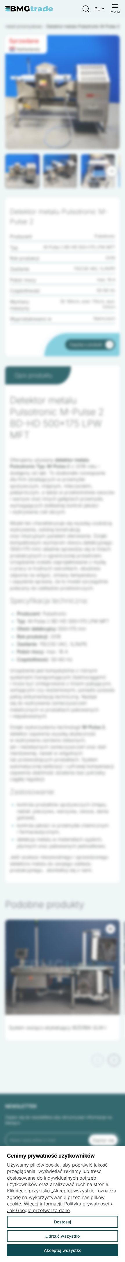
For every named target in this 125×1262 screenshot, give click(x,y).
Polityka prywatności (86, 1204)
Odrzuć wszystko (62, 1236)
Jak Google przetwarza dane (38, 1210)
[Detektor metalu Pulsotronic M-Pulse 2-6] (62, 92)
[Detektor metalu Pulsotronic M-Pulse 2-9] (62, 92)
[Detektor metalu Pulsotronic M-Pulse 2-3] (62, 92)
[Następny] (111, 171)
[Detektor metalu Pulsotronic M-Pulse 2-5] (62, 92)
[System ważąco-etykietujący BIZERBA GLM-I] (62, 967)
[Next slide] (114, 1060)
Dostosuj (62, 1221)
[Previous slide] (97, 1060)
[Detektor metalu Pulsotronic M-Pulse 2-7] (62, 92)
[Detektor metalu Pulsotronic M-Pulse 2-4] (62, 92)
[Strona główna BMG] (29, 9)
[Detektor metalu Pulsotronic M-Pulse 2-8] (62, 92)
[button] (22, 171)
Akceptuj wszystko (62, 1250)
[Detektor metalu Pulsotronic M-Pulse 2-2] (62, 92)
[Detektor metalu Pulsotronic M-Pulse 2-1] (62, 92)
